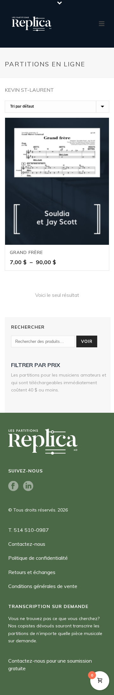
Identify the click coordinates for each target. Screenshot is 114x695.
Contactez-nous (26, 544)
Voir (86, 341)
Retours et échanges (31, 572)
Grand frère (26, 252)
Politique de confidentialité (38, 558)
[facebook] (13, 486)
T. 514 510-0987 (28, 530)
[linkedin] (28, 486)
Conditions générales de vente (42, 586)
